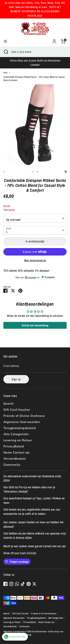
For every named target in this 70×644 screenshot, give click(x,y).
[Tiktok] (23, 584)
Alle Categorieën (16, 434)
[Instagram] (11, 584)
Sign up (16, 379)
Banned (6, 205)
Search (8, 404)
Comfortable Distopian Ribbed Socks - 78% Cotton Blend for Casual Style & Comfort (34, 78)
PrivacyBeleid (13, 446)
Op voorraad (13, 219)
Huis (5, 72)
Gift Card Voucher (16, 410)
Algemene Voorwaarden (21, 422)
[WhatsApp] (17, 584)
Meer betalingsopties (35, 260)
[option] (35, 126)
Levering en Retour (17, 440)
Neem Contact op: (16, 452)
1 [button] (33, 172)
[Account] (54, 40)
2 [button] (37, 171)
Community (11, 465)
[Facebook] (5, 584)
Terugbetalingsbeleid (19, 428)
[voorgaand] (4, 171)
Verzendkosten (14, 459)
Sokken (11, 209)
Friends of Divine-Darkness (24, 416)
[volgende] (65, 171)
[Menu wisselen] (5, 41)
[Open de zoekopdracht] (6, 51)
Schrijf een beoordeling (35, 325)
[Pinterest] (29, 584)
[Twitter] (34, 584)
